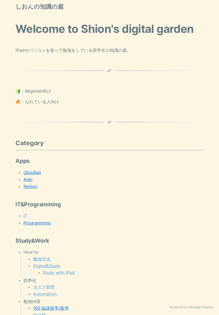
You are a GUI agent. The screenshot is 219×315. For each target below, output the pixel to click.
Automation (45, 294)
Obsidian (32, 172)
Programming (37, 223)
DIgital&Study (47, 266)
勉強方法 (41, 259)
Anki (28, 179)
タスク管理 (43, 287)
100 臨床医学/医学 (51, 308)
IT (25, 215)
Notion (30, 186)
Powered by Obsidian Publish (191, 307)
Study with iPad (59, 272)
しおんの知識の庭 (39, 6)
